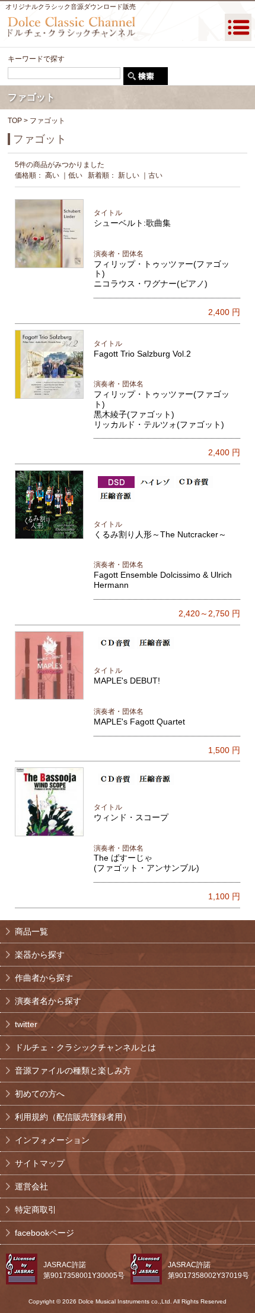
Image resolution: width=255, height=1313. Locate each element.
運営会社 (31, 1186)
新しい (128, 175)
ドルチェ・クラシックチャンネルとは (85, 1047)
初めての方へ (40, 1093)
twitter (26, 1024)
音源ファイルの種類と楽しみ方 (73, 1070)
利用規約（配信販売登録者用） (73, 1117)
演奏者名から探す (48, 1001)
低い (75, 175)
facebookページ (44, 1233)
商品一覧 (31, 931)
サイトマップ (40, 1163)
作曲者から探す (44, 978)
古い (155, 175)
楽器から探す (40, 954)
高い (52, 175)
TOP (15, 120)
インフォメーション (52, 1140)
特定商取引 (35, 1209)
